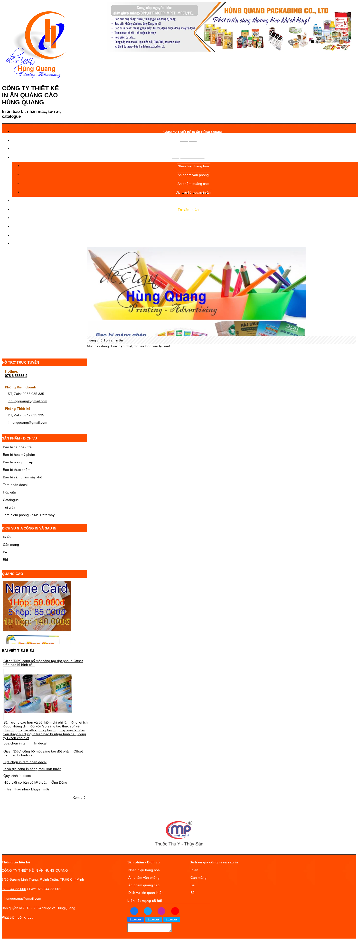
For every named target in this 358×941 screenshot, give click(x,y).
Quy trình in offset (17, 776)
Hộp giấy (10, 492)
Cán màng (11, 545)
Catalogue (11, 500)
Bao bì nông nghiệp (18, 462)
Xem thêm (80, 797)
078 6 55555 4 (16, 376)
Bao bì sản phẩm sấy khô (22, 477)
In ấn (7, 537)
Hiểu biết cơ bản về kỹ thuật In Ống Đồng (35, 782)
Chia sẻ (135, 919)
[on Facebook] (134, 911)
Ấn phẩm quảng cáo (144, 885)
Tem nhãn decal (15, 485)
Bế (5, 552)
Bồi (5, 560)
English (188, 241)
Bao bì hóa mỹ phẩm (19, 455)
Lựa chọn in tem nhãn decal (25, 743)
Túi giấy (9, 507)
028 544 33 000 (14, 889)
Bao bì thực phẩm (16, 470)
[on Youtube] (175, 911)
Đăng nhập (188, 235)
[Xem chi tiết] (37, 718)
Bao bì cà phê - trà (17, 447)
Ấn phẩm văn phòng (144, 877)
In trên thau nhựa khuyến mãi (26, 789)
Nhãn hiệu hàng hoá (144, 870)
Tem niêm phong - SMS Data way (29, 515)
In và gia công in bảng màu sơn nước (32, 769)
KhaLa (28, 917)
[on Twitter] (148, 911)
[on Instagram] (161, 911)
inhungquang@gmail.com (27, 401)
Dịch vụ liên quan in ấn (145, 893)
